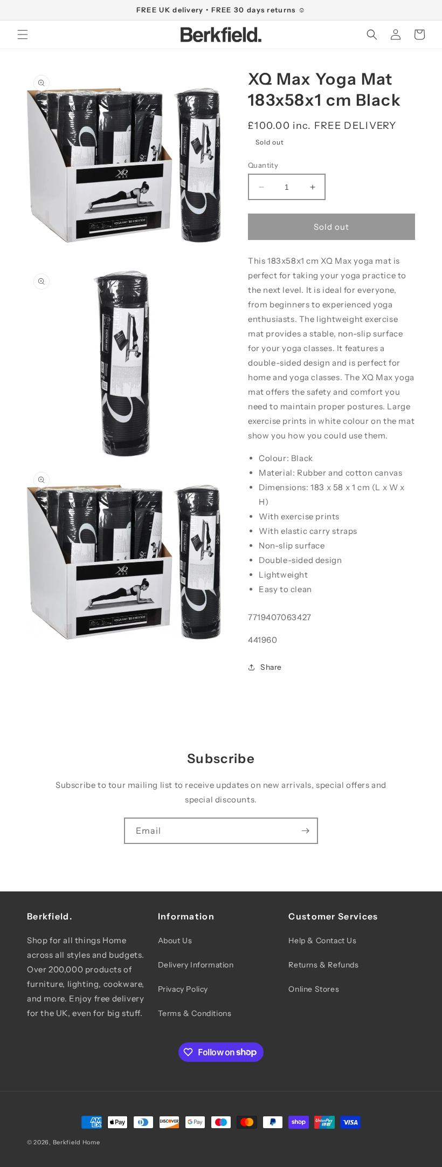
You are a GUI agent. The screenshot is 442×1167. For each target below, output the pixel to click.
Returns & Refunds (323, 965)
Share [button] (271, 667)
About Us (175, 940)
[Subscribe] (305, 831)
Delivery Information (196, 965)
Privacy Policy (183, 989)
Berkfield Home (76, 1142)
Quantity (263, 165)
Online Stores (313, 989)
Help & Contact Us (322, 940)
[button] (22, 34)
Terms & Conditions (195, 1013)
